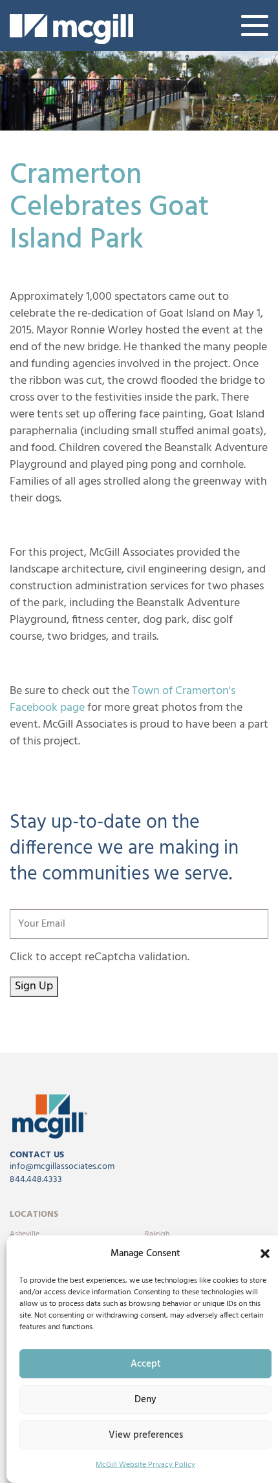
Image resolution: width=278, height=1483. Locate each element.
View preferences (146, 1435)
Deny (145, 1399)
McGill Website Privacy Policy (145, 1464)
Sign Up (34, 986)
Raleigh (157, 1234)
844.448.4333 (36, 1179)
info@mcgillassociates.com (62, 1166)
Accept (146, 1364)
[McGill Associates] (71, 29)
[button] (265, 1253)
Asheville (24, 1234)
